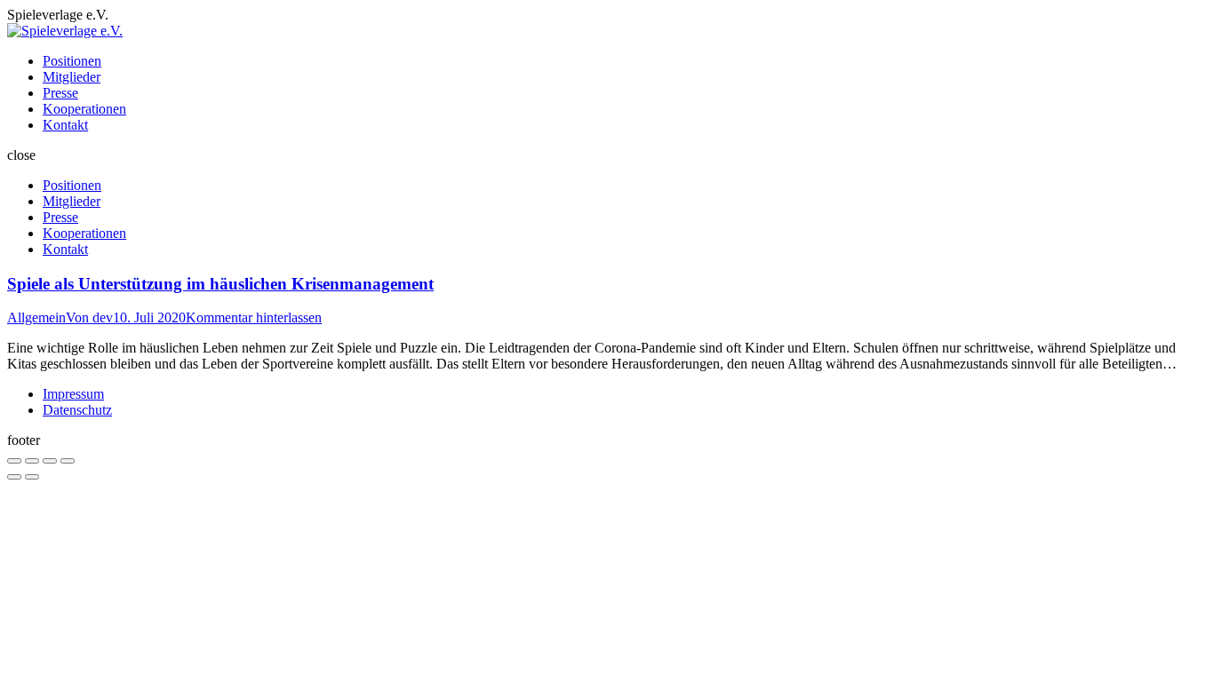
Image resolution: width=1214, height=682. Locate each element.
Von (89, 317)
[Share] (32, 461)
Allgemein (36, 317)
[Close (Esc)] (14, 461)
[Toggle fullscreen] (50, 461)
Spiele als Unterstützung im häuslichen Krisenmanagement (220, 283)
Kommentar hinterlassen (254, 317)
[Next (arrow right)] (32, 477)
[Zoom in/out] (67, 461)
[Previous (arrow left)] (14, 477)
